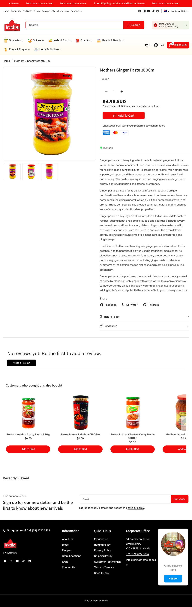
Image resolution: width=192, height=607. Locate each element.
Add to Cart (28, 449)
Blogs (65, 544)
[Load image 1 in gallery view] (12, 171)
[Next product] (184, 423)
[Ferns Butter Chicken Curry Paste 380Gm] (132, 412)
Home (6, 61)
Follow (173, 578)
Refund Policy (102, 544)
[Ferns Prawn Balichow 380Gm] (80, 412)
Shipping (126, 106)
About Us (67, 539)
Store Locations (71, 556)
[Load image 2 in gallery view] (30, 171)
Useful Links (101, 573)
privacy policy (136, 507)
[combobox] (85, 25)
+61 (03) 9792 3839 (137, 554)
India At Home (100, 600)
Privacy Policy (102, 550)
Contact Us (68, 567)
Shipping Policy (103, 556)
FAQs (65, 561)
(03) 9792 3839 (41, 530)
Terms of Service (104, 567)
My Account (101, 539)
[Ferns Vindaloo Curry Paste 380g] (28, 412)
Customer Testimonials (107, 561)
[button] (178, 45)
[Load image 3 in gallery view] (49, 171)
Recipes (67, 550)
